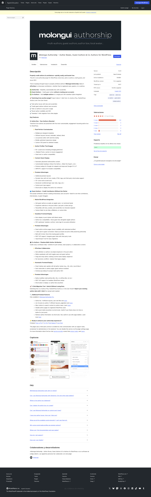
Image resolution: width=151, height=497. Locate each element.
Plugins (36, 479)
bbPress (121, 479)
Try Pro (45, 323)
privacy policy (74, 331)
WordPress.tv (66, 481)
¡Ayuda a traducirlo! (91, 12)
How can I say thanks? (36, 440)
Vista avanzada (98, 105)
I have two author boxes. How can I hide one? (43, 415)
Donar (92, 479)
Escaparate (37, 474)
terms (83, 331)
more (65, 300)
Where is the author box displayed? (40, 400)
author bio (112, 94)
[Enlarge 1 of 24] (47, 342)
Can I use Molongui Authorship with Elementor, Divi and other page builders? (52, 395)
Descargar (117, 56)
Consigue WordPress (142, 2)
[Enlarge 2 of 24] (47, 349)
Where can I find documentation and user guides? (44, 430)
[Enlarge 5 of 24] (47, 369)
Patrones (36, 481)
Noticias (8, 476)
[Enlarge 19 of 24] (87, 342)
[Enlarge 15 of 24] (67, 360)
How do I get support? (36, 435)
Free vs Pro (38, 323)
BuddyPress (122, 481)
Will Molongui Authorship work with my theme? (43, 390)
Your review (97, 134)
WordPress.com (123, 474)
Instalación (54, 64)
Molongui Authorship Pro (47, 297)
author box (118, 94)
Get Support (52, 323)
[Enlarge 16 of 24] (67, 379)
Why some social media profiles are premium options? (45, 425)
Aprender (64, 474)
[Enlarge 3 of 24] (47, 355)
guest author (117, 98)
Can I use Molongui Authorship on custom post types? (45, 410)
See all (119, 134)
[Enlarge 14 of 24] (67, 342)
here (40, 317)
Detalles (34, 64)
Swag (92, 481)
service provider (58, 331)
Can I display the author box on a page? (41, 405)
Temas (36, 476)
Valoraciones (43, 64)
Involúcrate (93, 474)
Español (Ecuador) (25, 488)
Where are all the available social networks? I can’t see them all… (48, 420)
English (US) (118, 91)
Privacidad (9, 481)
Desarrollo (64, 64)
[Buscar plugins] (23, 17)
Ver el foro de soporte (100, 151)
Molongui (44, 57)
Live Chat (60, 323)
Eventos (92, 476)
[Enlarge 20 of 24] (87, 373)
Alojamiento (9, 479)
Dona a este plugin (99, 164)
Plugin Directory (10, 8)
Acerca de (9, 474)
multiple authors (116, 101)
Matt (120, 476)
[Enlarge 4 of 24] (47, 362)
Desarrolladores (66, 479)
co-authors (110, 98)
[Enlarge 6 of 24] (47, 376)
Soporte (118, 64)
